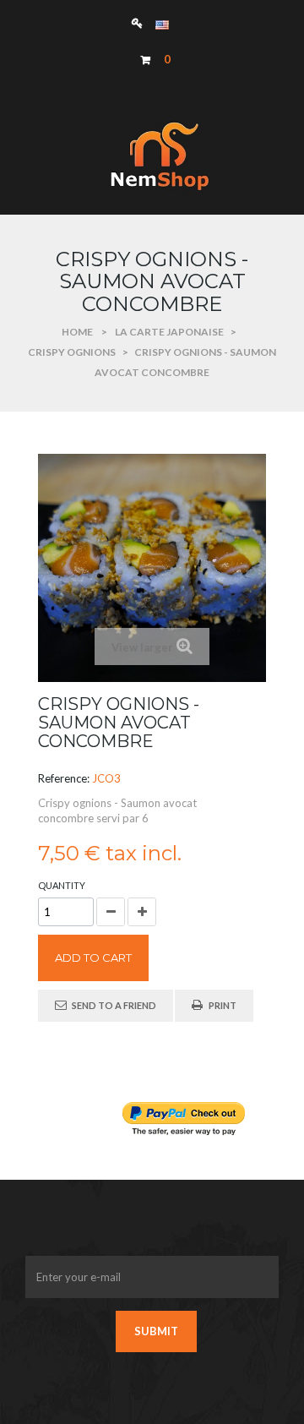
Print (222, 1005)
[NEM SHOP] (152, 155)
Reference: (64, 778)
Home (77, 331)
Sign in (141, 22)
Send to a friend (114, 1005)
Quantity (61, 885)
